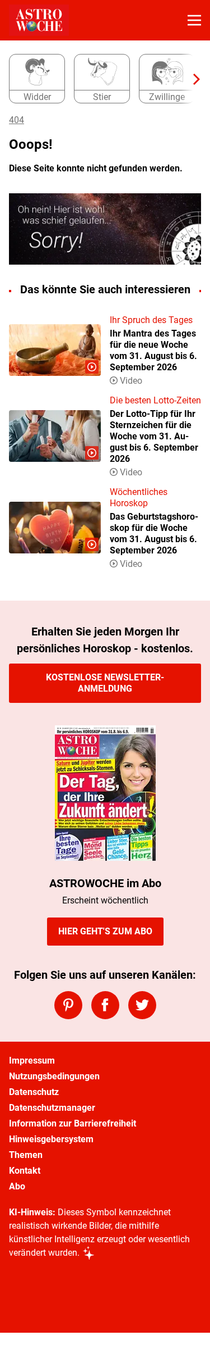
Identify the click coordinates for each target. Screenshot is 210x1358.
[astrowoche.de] (39, 20)
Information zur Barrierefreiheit (72, 1123)
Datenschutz (34, 1092)
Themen (26, 1155)
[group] (100, 79)
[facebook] (105, 1005)
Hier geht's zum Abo (105, 931)
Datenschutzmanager (52, 1107)
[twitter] (142, 1005)
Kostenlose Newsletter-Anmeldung (105, 683)
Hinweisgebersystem (51, 1139)
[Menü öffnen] (194, 20)
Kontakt (24, 1170)
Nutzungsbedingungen (54, 1076)
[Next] (191, 79)
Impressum (32, 1060)
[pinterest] (68, 1005)
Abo (17, 1186)
